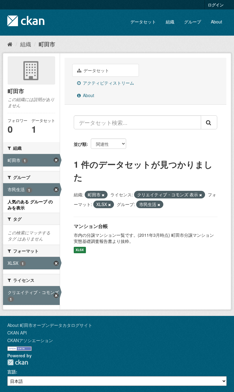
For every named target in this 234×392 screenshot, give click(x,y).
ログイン (216, 5)
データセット (143, 22)
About (216, 22)
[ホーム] (9, 44)
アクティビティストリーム (108, 83)
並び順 (80, 144)
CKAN (17, 362)
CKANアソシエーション (30, 340)
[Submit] (209, 122)
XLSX (80, 250)
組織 (170, 22)
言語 (11, 372)
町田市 (47, 44)
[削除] (103, 194)
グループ (192, 22)
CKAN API (17, 333)
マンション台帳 (91, 225)
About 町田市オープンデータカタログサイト (49, 325)
